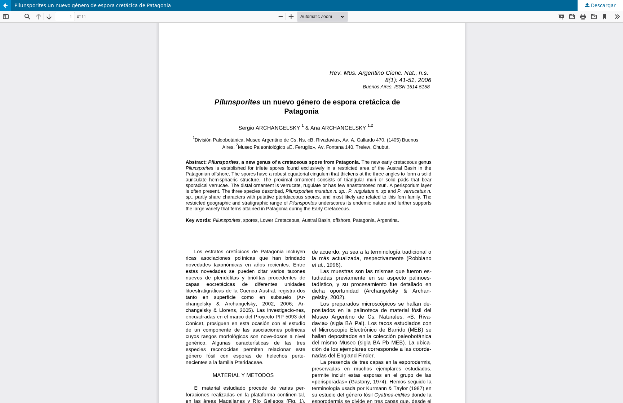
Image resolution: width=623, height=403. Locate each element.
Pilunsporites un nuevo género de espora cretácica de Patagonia (92, 5)
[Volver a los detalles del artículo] (5, 5)
